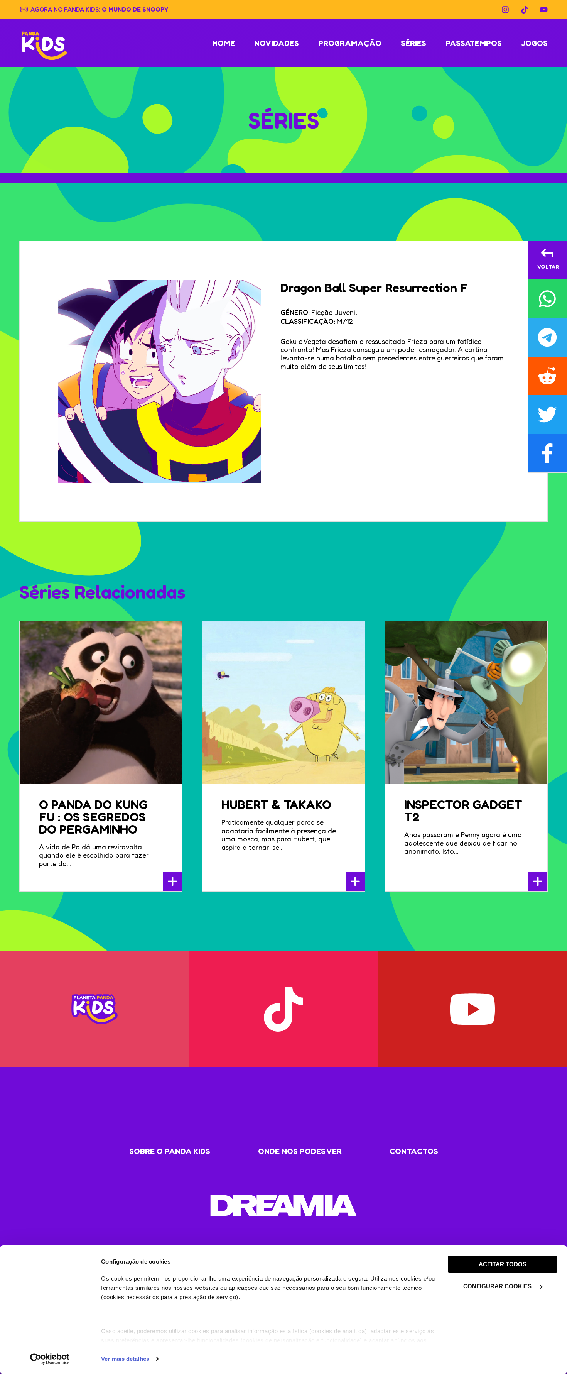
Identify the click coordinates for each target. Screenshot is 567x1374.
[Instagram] (505, 10)
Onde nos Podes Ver (300, 1151)
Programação (349, 43)
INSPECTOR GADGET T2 (463, 810)
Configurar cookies (498, 1286)
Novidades (276, 43)
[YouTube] (544, 10)
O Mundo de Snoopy (135, 9)
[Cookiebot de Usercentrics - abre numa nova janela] (50, 1359)
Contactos (414, 1151)
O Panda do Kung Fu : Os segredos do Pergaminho (93, 817)
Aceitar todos (502, 1264)
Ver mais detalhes (125, 1358)
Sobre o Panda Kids (169, 1151)
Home (223, 43)
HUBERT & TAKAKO (276, 804)
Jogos (534, 43)
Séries (413, 43)
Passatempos (474, 43)
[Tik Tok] (524, 10)
